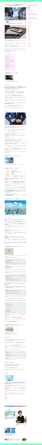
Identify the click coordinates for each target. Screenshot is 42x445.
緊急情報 (29, 43)
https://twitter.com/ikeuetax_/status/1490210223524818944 (14, 293)
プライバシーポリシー (7, 444)
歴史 (29, 38)
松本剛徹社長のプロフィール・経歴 (8, 56)
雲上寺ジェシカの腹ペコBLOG (5, 0)
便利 (29, 26)
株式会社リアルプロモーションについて (9, 59)
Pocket (9, 21)
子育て (29, 31)
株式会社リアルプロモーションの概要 (9, 60)
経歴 (6, 58)
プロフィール (7, 57)
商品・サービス (30, 30)
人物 (5, 3)
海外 (29, 39)
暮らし (29, 35)
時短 (29, 34)
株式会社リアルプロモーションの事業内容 (9, 61)
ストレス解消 (30, 22)
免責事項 (10, 444)
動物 (29, 27)
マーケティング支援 (8, 62)
